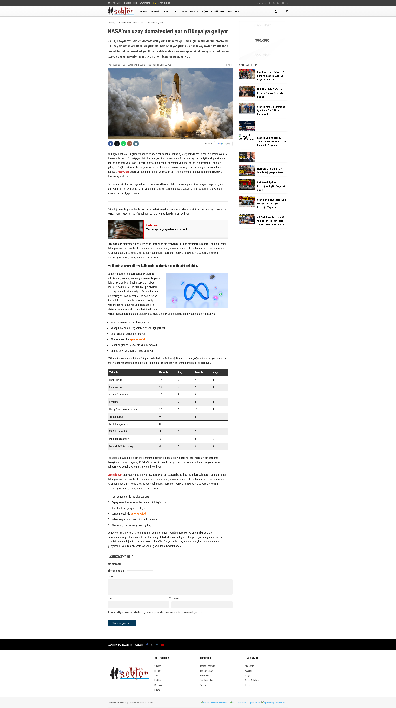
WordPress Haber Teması (141, 702)
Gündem (143, 11)
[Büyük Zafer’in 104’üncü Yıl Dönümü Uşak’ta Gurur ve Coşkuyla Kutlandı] (247, 78)
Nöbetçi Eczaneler (207, 666)
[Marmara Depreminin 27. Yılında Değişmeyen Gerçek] (247, 175)
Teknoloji (229, 65)
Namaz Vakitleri (206, 671)
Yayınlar (203, 685)
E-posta (176, 598)
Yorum (112, 576)
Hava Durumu (205, 675)
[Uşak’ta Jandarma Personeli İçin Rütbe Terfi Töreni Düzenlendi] (247, 113)
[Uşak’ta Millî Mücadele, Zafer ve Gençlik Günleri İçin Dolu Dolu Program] (247, 139)
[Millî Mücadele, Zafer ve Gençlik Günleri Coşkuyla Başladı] (247, 96)
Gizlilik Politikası (252, 680)
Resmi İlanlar (217, 11)
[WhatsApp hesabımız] (287, 3)
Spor (184, 11)
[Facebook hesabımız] (269, 3)
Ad (110, 598)
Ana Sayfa (249, 666)
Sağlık (205, 11)
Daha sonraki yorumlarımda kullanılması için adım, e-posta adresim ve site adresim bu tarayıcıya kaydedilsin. (155, 612)
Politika (157, 680)
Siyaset (165, 11)
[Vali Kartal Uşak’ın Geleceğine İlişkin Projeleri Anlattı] (247, 189)
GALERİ (115, 3)
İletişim (248, 685)
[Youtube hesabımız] (283, 3)
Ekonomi (155, 11)
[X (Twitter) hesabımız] (274, 3)
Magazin (194, 11)
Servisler (232, 11)
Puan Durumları (206, 680)
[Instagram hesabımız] (278, 3)
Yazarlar (248, 671)
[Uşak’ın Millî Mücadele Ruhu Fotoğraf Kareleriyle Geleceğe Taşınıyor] (247, 206)
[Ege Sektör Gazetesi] (121, 15)
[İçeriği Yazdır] (136, 143)
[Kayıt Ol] (276, 11)
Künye (247, 675)
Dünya (176, 11)
